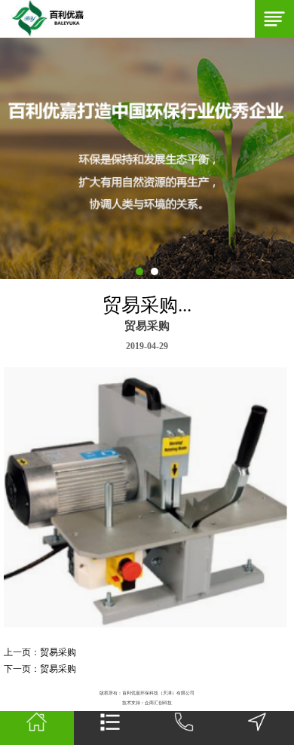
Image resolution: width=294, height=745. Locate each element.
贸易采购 (58, 652)
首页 (37, 728)
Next (7, 158)
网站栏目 (111, 728)
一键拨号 (184, 728)
